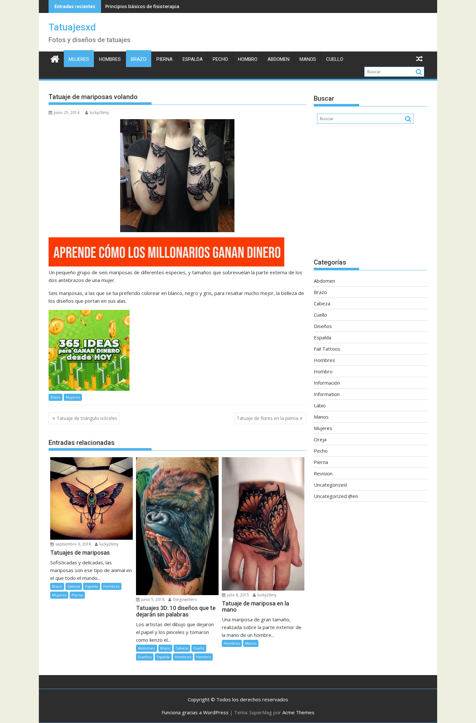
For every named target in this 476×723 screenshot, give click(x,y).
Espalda (193, 59)
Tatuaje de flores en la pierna (267, 418)
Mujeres (79, 59)
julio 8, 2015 (237, 595)
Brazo (138, 59)
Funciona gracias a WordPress (195, 712)
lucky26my (99, 112)
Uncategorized (330, 484)
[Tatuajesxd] (54, 58)
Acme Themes (298, 712)
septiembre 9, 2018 (72, 544)
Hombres (110, 59)
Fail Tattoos (327, 348)
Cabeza (73, 586)
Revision (323, 473)
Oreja (320, 439)
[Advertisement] (370, 194)
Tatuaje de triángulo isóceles (87, 418)
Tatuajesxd (72, 27)
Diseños (145, 656)
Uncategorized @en (336, 496)
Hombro (247, 59)
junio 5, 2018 (152, 599)
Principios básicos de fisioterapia (142, 6)
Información (327, 382)
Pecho (220, 59)
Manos (308, 59)
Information (327, 394)
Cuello (334, 59)
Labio (320, 405)
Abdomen (278, 59)
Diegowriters (184, 599)
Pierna (164, 59)
